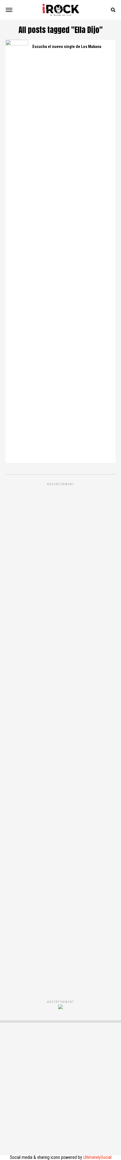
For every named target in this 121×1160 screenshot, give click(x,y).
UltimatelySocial (97, 1157)
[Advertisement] (60, 735)
